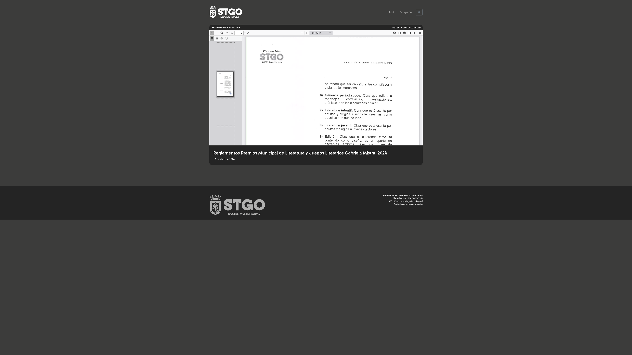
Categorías (406, 12)
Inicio (392, 12)
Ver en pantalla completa (406, 27)
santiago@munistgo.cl (412, 201)
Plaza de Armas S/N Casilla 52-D (408, 198)
